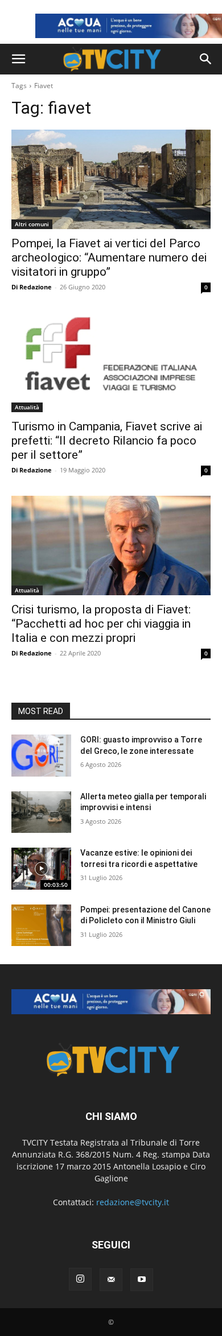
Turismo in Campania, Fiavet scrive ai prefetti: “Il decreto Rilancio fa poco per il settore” (106, 441)
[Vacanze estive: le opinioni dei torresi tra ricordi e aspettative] (41, 869)
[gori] (111, 1001)
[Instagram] (80, 1279)
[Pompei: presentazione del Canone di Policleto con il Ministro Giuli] (41, 926)
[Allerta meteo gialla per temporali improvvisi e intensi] (41, 812)
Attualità (27, 407)
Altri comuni (32, 224)
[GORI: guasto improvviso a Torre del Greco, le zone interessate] (41, 756)
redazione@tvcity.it (132, 1202)
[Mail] (111, 1279)
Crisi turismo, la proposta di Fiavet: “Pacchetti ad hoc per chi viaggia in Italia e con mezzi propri (101, 624)
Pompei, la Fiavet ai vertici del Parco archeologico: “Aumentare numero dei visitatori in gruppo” (109, 258)
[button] (18, 59)
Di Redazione (31, 287)
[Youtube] (141, 1279)
